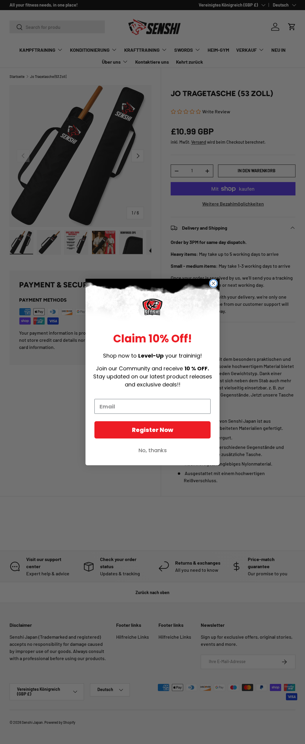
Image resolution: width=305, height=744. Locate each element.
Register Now (152, 430)
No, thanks (153, 450)
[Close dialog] (213, 283)
